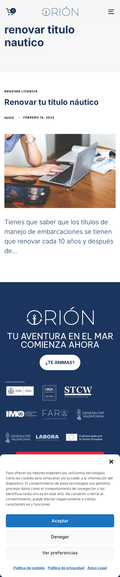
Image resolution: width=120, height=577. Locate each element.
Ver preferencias (60, 553)
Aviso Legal (97, 568)
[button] (111, 462)
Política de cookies (29, 568)
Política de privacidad (66, 568)
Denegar (60, 537)
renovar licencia (21, 91)
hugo (9, 117)
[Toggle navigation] (96, 11)
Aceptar (60, 521)
